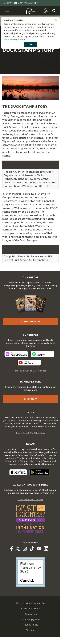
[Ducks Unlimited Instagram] (24, 548)
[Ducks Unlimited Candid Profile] (30, 572)
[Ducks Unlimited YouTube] (39, 548)
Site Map (30, 630)
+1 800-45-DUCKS (30, 608)
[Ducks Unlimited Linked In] (46, 548)
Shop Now (30, 399)
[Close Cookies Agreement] (56, 20)
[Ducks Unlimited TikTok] (31, 548)
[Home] (30, 11)
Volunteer (31, 3)
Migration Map (13, 3)
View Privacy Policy (14, 39)
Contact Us (30, 614)
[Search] (53, 10)
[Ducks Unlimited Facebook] (11, 548)
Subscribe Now (30, 321)
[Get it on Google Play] (39, 472)
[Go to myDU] (45, 10)
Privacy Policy (30, 624)
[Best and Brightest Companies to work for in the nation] (30, 519)
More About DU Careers (30, 499)
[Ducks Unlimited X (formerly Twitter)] (17, 548)
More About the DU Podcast (30, 370)
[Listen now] (16, 354)
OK (30, 44)
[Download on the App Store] (18, 472)
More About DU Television (30, 433)
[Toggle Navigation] (7, 10)
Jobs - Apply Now (30, 619)
